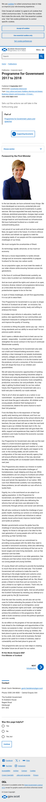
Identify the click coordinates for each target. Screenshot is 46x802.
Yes (7, 726)
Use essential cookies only (23, 35)
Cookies (33, 771)
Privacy (35, 775)
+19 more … (30, 94)
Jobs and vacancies (23, 775)
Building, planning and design (32, 91)
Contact (24, 771)
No (7, 731)
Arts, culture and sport (14, 91)
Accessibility (6, 771)
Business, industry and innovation (13, 94)
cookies (11, 4)
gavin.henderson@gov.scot (32, 688)
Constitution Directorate (18, 89)
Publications (12, 64)
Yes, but (9, 737)
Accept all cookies (23, 28)
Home (4, 64)
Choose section (9, 149)
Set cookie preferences (23, 41)
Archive (15, 771)
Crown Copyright (8, 775)
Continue (7, 744)
